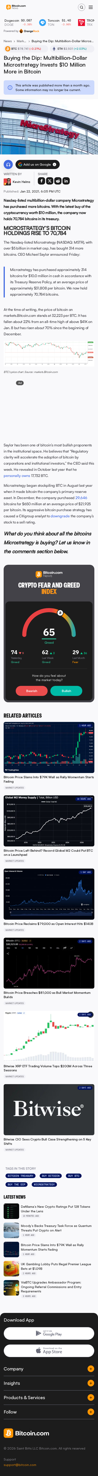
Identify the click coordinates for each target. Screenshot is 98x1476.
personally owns (17, 475)
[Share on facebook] (41, 181)
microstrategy (44, 1184)
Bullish (66, 691)
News (8, 41)
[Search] (81, 7)
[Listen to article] (8, 164)
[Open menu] (90, 7)
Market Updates (22, 41)
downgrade (60, 516)
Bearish (31, 691)
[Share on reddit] (58, 181)
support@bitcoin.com (20, 1465)
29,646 (81, 497)
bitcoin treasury (20, 1175)
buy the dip (16, 1184)
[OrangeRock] (29, 31)
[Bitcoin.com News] (16, 7)
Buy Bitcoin (50, 1175)
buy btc (73, 1175)
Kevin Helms (21, 181)
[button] (54, 164)
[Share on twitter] (49, 181)
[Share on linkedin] (66, 181)
